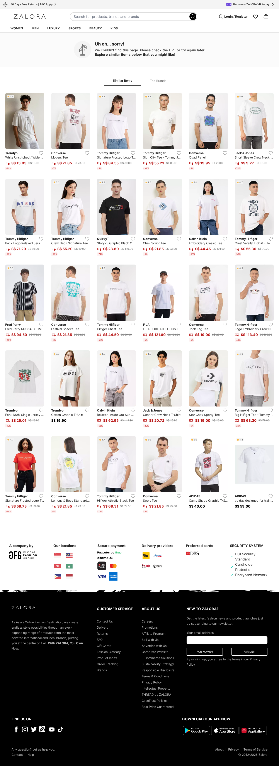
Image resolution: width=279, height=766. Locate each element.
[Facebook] (16, 729)
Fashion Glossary (109, 652)
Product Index (107, 658)
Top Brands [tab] (158, 81)
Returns (102, 633)
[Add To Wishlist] (41, 153)
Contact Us (105, 621)
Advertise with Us (154, 646)
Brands (102, 670)
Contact (17, 754)
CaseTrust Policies (154, 700)
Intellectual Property (156, 688)
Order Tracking (107, 664)
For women (205, 651)
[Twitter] (33, 729)
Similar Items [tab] (122, 80)
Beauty (95, 28)
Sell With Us (150, 639)
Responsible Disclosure (158, 670)
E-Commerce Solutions (158, 658)
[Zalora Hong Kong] (57, 566)
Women (16, 28)
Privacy (233, 749)
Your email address (200, 632)
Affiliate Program (153, 633)
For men (249, 651)
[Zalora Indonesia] (69, 576)
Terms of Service (255, 749)
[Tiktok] (88, 729)
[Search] (192, 16)
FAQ (100, 639)
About (219, 749)
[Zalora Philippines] (57, 576)
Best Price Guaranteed (158, 707)
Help (30, 754)
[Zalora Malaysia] (69, 555)
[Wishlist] (255, 16)
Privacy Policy (152, 682)
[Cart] (266, 16)
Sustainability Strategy (158, 664)
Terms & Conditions (155, 676)
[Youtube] (51, 729)
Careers (147, 621)
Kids (114, 28)
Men (35, 28)
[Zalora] (29, 16)
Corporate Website (155, 652)
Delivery (102, 627)
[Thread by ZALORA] (42, 729)
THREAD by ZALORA (156, 694)
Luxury (53, 28)
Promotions (150, 627)
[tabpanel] (139, 304)
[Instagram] (24, 729)
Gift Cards (104, 646)
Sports (74, 28)
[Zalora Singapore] (57, 555)
